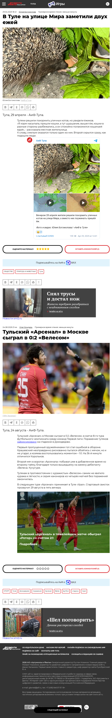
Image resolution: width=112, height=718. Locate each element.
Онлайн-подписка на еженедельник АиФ (86, 648)
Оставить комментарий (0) (87, 249)
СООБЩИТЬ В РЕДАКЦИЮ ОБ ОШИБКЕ (87, 654)
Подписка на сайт (30, 651)
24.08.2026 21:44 (10, 327)
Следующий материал (57, 710)
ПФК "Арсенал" (9, 416)
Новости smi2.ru (12, 318)
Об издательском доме (33, 648)
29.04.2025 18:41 (9, 12)
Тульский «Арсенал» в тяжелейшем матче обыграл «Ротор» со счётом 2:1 (60, 536)
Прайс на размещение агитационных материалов (45, 654)
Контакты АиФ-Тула (50, 651)
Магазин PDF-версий (55, 648)
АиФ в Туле (26, 100)
